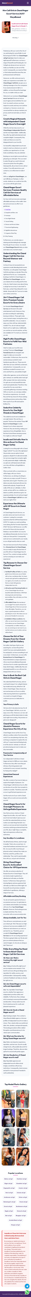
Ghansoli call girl (21, 1211)
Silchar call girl (23, 1197)
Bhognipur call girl (21, 1215)
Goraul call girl (8, 1206)
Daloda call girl (21, 1192)
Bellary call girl (8, 1179)
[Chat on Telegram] (27, 1286)
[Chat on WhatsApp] (27, 1292)
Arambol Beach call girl (15, 1220)
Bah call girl (8, 1215)
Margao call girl (15, 1225)
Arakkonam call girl (9, 1197)
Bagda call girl (9, 1211)
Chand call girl (23, 1202)
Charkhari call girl (22, 1179)
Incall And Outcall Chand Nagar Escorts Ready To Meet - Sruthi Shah (20, 26)
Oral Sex (8, 209)
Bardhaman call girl (21, 1206)
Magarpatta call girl (9, 1188)
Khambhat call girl (21, 1183)
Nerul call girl (9, 1192)
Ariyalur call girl (23, 1188)
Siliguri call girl (8, 1183)
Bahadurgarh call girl (9, 1202)
